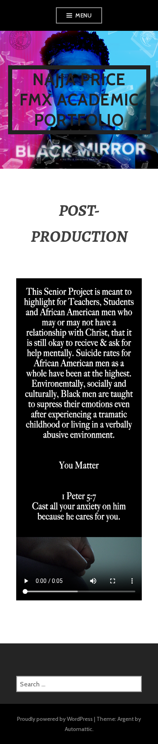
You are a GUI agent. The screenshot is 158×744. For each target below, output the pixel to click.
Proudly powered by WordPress (55, 718)
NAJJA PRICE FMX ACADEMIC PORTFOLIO (79, 99)
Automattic (78, 729)
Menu (83, 15)
